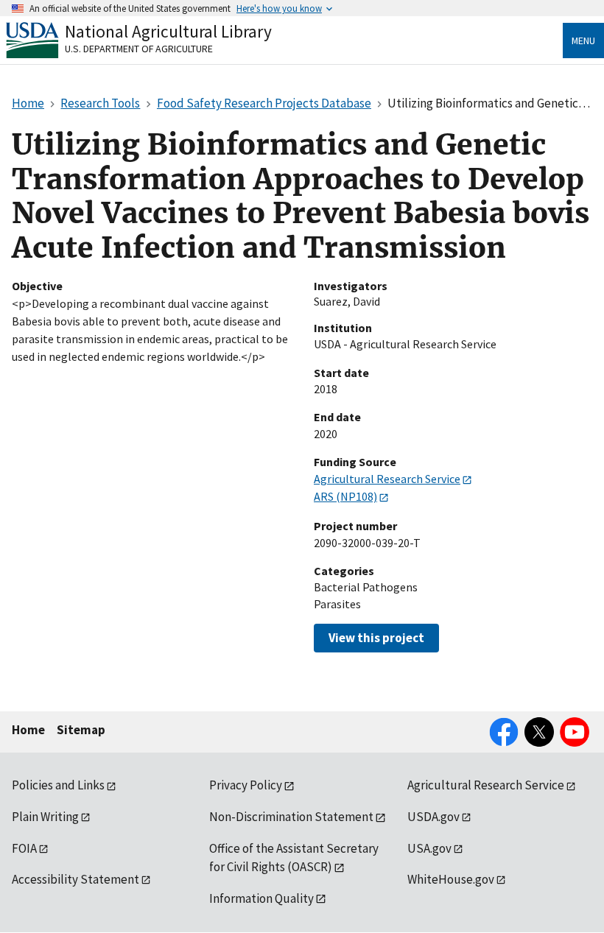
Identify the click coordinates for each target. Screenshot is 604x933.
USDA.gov (433, 817)
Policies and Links (58, 785)
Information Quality (261, 898)
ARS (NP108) (345, 496)
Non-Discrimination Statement (291, 817)
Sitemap (81, 730)
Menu (583, 40)
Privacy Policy (245, 785)
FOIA (24, 848)
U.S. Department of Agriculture (139, 48)
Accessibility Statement (75, 879)
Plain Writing (45, 817)
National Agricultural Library (168, 31)
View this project (376, 638)
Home (28, 730)
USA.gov (429, 848)
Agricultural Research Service (387, 478)
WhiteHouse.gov (450, 879)
